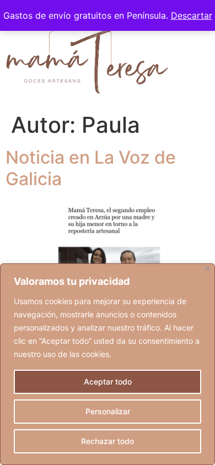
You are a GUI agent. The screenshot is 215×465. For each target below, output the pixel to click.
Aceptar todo (108, 381)
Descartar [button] (191, 15)
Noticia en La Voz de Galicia (91, 168)
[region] (107, 364)
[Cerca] (207, 268)
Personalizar (107, 411)
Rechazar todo (107, 441)
